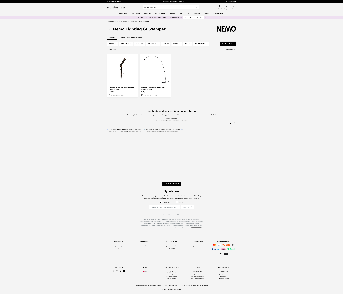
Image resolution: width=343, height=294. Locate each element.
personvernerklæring (196, 227)
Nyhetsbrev (198, 245)
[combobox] (171, 7)
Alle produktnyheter (224, 278)
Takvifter (147, 14)
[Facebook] (113, 271)
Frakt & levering (171, 245)
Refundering (171, 248)
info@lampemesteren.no (119, 246)
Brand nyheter (197, 274)
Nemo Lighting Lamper (129, 21)
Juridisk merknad (171, 273)
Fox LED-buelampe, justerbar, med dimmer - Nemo (153, 88)
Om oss (171, 271)
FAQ (119, 248)
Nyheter (196, 14)
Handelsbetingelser (171, 274)
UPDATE (193, 17)
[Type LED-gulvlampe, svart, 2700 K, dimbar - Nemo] (122, 75)
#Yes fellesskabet (197, 271)
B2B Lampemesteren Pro (197, 276)
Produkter (112, 37)
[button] (135, 82)
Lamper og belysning (112, 21)
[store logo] (116, 7)
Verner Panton (223, 273)
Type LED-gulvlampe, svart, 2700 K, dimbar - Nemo (121, 88)
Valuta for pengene (223, 274)
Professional (218, 14)
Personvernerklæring (171, 276)
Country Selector (171, 278)
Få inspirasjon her (170, 183)
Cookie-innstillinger (198, 273)
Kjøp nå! (179, 17)
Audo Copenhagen (223, 271)
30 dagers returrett (197, 246)
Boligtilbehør (223, 276)
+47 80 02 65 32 (119, 245)
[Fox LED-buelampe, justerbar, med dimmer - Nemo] (155, 75)
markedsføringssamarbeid (197, 278)
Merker (120, 21)
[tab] (112, 44)
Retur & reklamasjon (171, 246)
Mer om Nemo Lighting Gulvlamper (131, 37)
